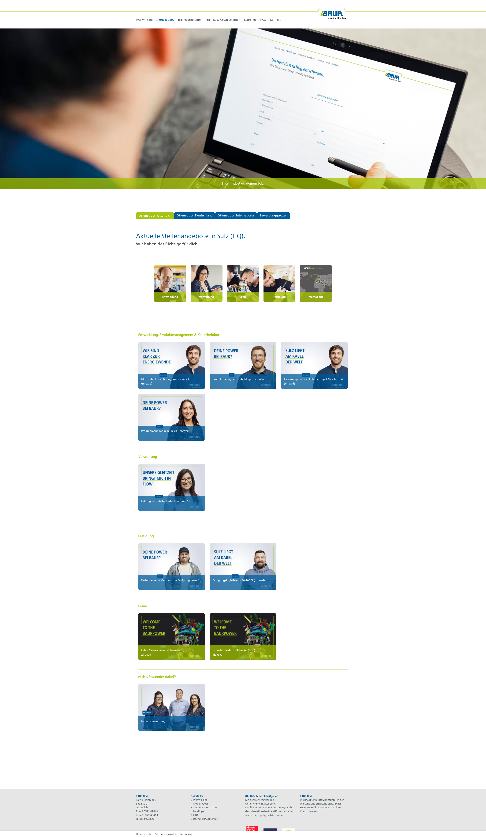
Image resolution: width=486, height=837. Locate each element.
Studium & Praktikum (205, 807)
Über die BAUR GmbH (205, 819)
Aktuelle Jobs (200, 804)
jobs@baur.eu (147, 819)
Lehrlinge (198, 811)
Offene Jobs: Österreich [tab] (155, 215)
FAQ (195, 815)
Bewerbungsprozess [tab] (274, 215)
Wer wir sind (200, 800)
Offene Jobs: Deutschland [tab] (195, 215)
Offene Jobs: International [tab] (236, 215)
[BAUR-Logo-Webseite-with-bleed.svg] (332, 12)
